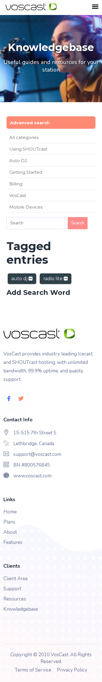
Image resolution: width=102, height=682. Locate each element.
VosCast (17, 195)
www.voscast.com (32, 476)
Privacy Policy (72, 670)
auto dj (20, 278)
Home (10, 512)
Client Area (15, 578)
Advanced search (30, 122)
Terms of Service (33, 670)
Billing (15, 183)
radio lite (53, 278)
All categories (24, 137)
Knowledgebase (20, 609)
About (10, 532)
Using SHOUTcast (28, 149)
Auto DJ (18, 160)
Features (12, 542)
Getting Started (25, 172)
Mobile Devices (25, 207)
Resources (14, 599)
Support (12, 589)
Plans (9, 522)
